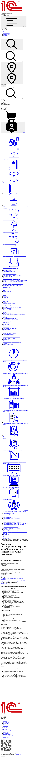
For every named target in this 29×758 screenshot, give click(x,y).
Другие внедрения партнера (8, 575)
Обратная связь (7, 734)
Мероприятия (6, 34)
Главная (5, 536)
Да (4, 86)
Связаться (3, 574)
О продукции (4, 28)
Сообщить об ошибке (8, 735)
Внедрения (6, 31)
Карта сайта (6, 737)
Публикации (6, 33)
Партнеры (5, 35)
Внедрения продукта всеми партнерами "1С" (13, 580)
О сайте (5, 729)
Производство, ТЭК (5, 583)
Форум (5, 36)
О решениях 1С (7, 730)
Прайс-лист (6, 732)
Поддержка (6, 733)
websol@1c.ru (18, 754)
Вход (24, 132)
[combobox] (7, 50)
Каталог (5, 721)
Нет (2, 86)
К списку (3, 557)
